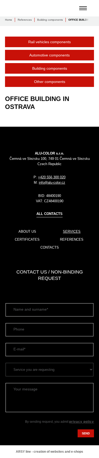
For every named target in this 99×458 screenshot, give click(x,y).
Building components (50, 19)
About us (27, 232)
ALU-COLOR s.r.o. (23, 8)
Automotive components (49, 55)
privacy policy (81, 422)
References (25, 19)
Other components (49, 82)
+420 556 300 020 (51, 177)
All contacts (49, 214)
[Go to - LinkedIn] (9, 289)
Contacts (49, 247)
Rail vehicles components (49, 42)
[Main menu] (83, 8)
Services (72, 232)
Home (8, 19)
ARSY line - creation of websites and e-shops (49, 451)
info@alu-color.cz (52, 182)
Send (86, 433)
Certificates (27, 239)
